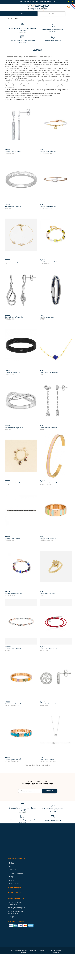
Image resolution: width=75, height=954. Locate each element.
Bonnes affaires (14, 884)
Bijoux (10, 866)
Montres (11, 863)
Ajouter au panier (21, 151)
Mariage (11, 877)
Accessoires (13, 870)
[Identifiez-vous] (61, 7)
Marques (11, 880)
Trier (52, 14)
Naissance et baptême (16, 873)
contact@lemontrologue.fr (16, 908)
